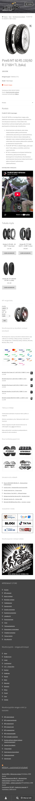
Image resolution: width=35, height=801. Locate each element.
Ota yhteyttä (8, 639)
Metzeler (6, 683)
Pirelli (6, 693)
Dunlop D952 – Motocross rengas (11, 774)
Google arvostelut (9, 609)
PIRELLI (17, 94)
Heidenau (7, 673)
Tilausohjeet (8, 749)
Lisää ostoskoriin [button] (9, 253)
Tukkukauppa (8, 603)
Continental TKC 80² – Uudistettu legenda (14, 787)
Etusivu (6, 17)
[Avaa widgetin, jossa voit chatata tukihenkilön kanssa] (26, 798)
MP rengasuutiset (9, 730)
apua (13, 426)
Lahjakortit (7, 616)
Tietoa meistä (8, 636)
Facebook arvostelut (10, 613)
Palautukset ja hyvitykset (11, 629)
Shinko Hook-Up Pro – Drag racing (13, 490)
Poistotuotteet (8, 619)
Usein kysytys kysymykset (11, 752)
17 (13, 94)
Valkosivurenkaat (9, 755)
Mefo (5, 680)
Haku (17, 798)
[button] (30, 26)
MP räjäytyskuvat (9, 717)
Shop (10, 17)
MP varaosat (7, 593)
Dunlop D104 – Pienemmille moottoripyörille (15, 487)
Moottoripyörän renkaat (19, 17)
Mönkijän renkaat (9, 599)
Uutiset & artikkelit (9, 745)
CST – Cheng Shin (9, 666)
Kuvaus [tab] (4, 102)
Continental (7, 663)
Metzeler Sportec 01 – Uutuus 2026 (13, 499)
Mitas (5, 690)
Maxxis (6, 676)
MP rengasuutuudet (10, 733)
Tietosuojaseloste (9, 626)
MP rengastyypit (9, 727)
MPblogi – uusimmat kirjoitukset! (15, 767)
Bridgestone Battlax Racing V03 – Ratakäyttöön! (17, 496)
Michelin (6, 686)
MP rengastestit (9, 723)
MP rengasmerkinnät (10, 720)
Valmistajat (7, 758)
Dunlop (6, 670)
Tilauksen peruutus (9, 633)
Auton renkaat (8, 596)
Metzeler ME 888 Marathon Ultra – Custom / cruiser (17, 502)
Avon (5, 653)
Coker (6, 660)
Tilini (5, 623)
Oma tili (6, 798)
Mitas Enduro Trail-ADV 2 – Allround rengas (15, 493)
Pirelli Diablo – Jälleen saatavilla (11, 783)
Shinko (6, 700)
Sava (5, 696)
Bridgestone (7, 657)
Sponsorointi (8, 606)
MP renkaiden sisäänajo (11, 737)
